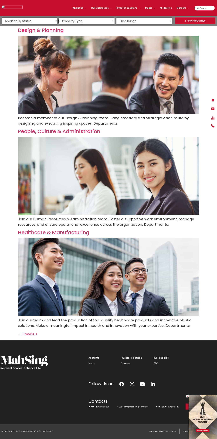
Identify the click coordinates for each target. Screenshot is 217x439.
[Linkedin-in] (152, 384)
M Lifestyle (166, 8)
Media (91, 363)
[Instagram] (132, 384)
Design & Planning (41, 30)
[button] (187, 396)
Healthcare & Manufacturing (53, 232)
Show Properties (195, 21)
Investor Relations (131, 357)
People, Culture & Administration (59, 131)
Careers (125, 363)
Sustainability (161, 357)
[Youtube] (142, 384)
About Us (93, 357)
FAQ (155, 363)
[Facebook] (121, 384)
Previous (27, 334)
